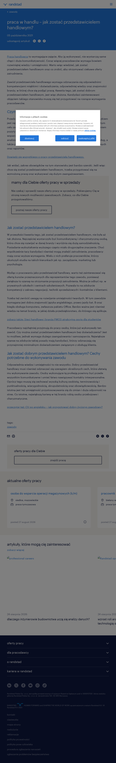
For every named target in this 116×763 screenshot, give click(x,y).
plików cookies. (90, 130)
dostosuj (29, 138)
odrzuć (65, 138)
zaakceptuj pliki (86, 138)
